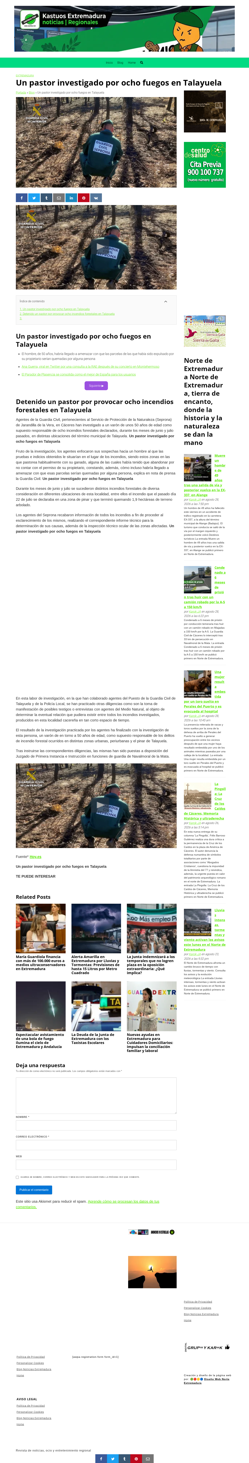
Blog (120, 62)
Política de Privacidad (31, 1356)
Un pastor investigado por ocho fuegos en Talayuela (55, 309)
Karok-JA (195, 499)
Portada (21, 92)
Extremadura (25, 75)
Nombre (22, 1117)
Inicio (109, 62)
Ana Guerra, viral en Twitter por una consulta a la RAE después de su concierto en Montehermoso (90, 366)
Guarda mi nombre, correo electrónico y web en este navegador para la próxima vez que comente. (80, 1177)
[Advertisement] (205, 252)
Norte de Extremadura (203, 368)
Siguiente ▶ (96, 385)
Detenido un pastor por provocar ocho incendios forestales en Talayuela (67, 314)
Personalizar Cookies (30, 1363)
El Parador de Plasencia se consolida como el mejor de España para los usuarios (79, 374)
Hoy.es (35, 857)
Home (132, 62)
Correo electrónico (32, 1136)
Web (19, 1156)
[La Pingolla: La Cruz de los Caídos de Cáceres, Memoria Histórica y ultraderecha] (197, 796)
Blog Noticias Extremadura (34, 1369)
